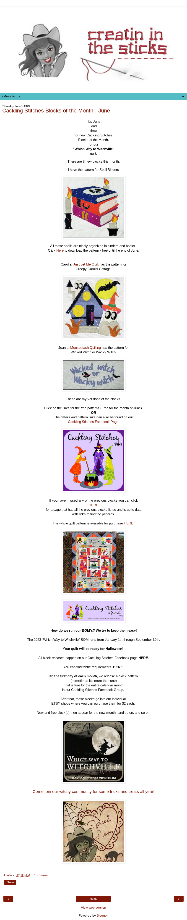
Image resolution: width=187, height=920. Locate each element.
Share (10, 882)
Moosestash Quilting (85, 347)
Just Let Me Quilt (86, 264)
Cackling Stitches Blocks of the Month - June (56, 110)
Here (60, 250)
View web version (93, 907)
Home (93, 898)
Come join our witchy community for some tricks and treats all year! (93, 791)
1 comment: (42, 875)
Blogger (102, 915)
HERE (93, 505)
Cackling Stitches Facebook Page (93, 422)
